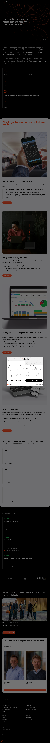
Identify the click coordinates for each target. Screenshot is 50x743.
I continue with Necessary (16, 380)
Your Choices (34, 362)
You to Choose (16, 362)
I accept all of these (34, 380)
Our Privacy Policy (39, 384)
